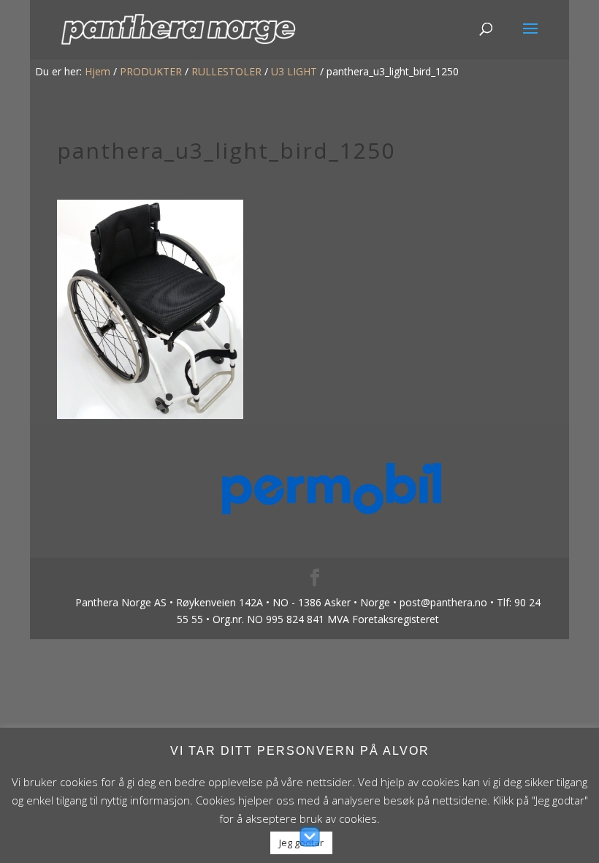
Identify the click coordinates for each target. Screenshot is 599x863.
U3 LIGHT (294, 71)
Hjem (97, 71)
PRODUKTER (151, 71)
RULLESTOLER (226, 71)
